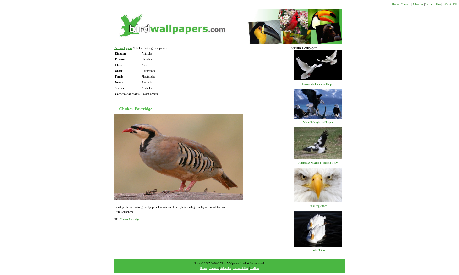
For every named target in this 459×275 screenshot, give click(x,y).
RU (455, 4)
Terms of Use (433, 4)
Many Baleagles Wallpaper (318, 122)
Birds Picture (318, 250)
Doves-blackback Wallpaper (318, 84)
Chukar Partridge (129, 219)
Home (395, 4)
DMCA (447, 4)
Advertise (417, 4)
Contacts (406, 4)
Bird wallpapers (123, 48)
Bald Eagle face (318, 206)
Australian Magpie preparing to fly (318, 162)
